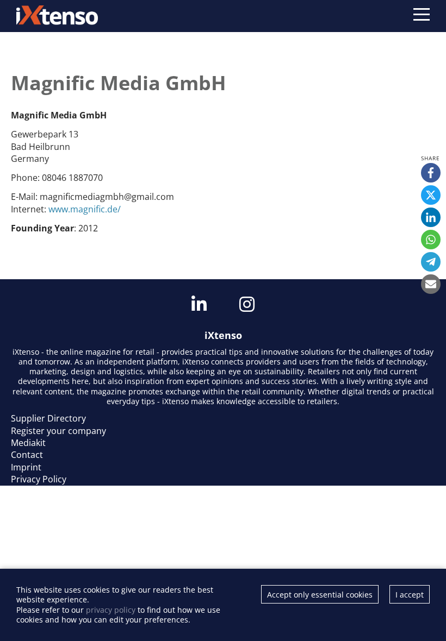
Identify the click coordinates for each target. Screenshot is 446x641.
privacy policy (110, 610)
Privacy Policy (38, 479)
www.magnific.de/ (84, 209)
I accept (409, 594)
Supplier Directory (48, 418)
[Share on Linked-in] (431, 217)
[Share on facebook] (431, 173)
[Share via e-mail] (431, 284)
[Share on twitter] (431, 195)
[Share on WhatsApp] (431, 239)
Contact (27, 455)
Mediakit (28, 443)
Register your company (58, 431)
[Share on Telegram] (431, 262)
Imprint (26, 467)
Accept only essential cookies (320, 594)
